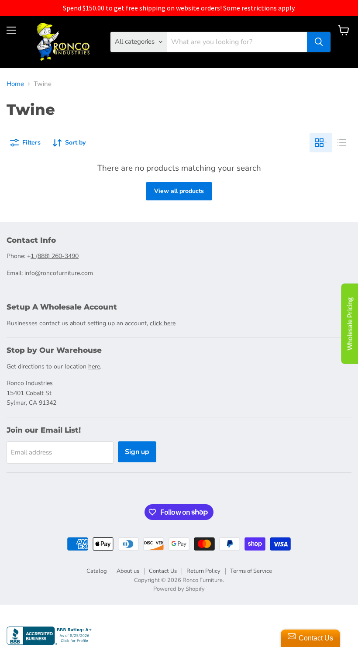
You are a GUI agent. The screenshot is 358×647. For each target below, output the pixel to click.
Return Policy (203, 571)
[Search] (318, 42)
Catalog (96, 571)
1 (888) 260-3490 (55, 256)
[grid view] (321, 142)
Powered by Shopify (179, 589)
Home (15, 84)
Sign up (137, 452)
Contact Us (163, 571)
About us (128, 571)
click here (163, 323)
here (94, 366)
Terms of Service (251, 571)
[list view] (341, 142)
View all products (179, 191)
